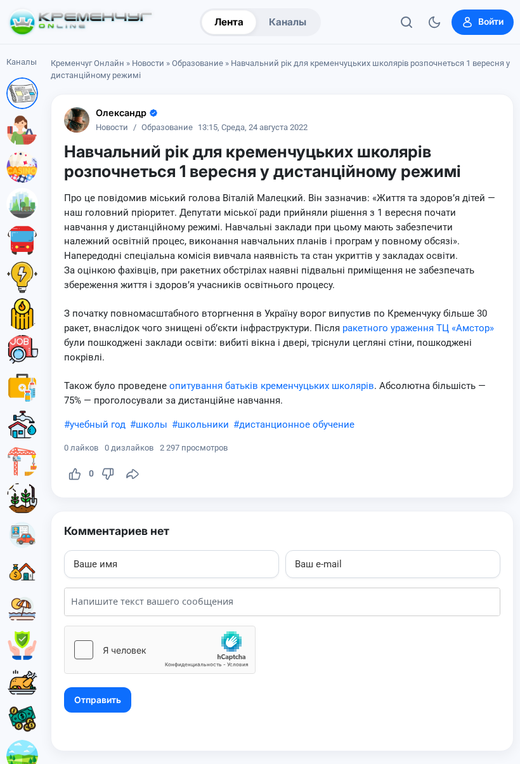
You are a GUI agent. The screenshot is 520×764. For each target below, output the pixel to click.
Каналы (287, 22)
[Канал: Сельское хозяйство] (22, 498)
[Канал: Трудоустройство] (22, 351)
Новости (148, 63)
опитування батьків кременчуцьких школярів (271, 386)
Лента (229, 22)
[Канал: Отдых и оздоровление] (22, 608)
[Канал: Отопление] (22, 314)
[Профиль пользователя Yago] (76, 120)
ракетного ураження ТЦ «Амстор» (418, 328)
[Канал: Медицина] (22, 388)
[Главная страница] (80, 22)
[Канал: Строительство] (22, 461)
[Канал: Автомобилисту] (22, 535)
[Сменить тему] (434, 22)
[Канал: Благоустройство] (22, 204)
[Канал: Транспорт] (22, 240)
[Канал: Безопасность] (22, 645)
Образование (197, 63)
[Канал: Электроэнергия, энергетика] (22, 277)
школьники (203, 424)
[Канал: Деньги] (22, 719)
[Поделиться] (132, 474)
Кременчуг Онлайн (87, 63)
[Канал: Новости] (22, 93)
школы (151, 424)
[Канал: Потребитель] (22, 130)
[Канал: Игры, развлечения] (22, 167)
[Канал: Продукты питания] (22, 682)
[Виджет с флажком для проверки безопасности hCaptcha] (160, 650)
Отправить (97, 700)
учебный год (98, 424)
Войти (491, 21)
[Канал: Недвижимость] (22, 572)
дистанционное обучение (296, 424)
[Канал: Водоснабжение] (22, 424)
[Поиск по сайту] (406, 22)
